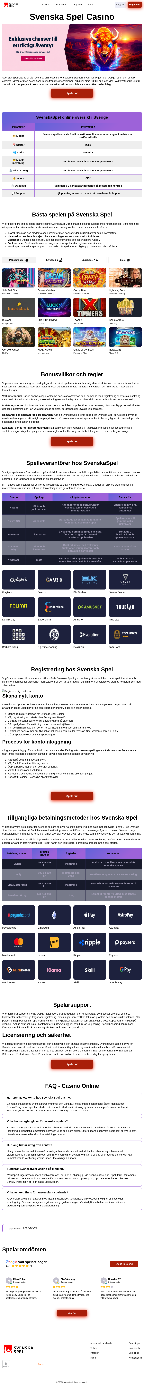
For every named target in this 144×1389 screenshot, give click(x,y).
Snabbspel (87, 260)
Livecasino (52, 260)
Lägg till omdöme (124, 1264)
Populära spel (16, 260)
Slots (123, 260)
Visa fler (72, 1313)
